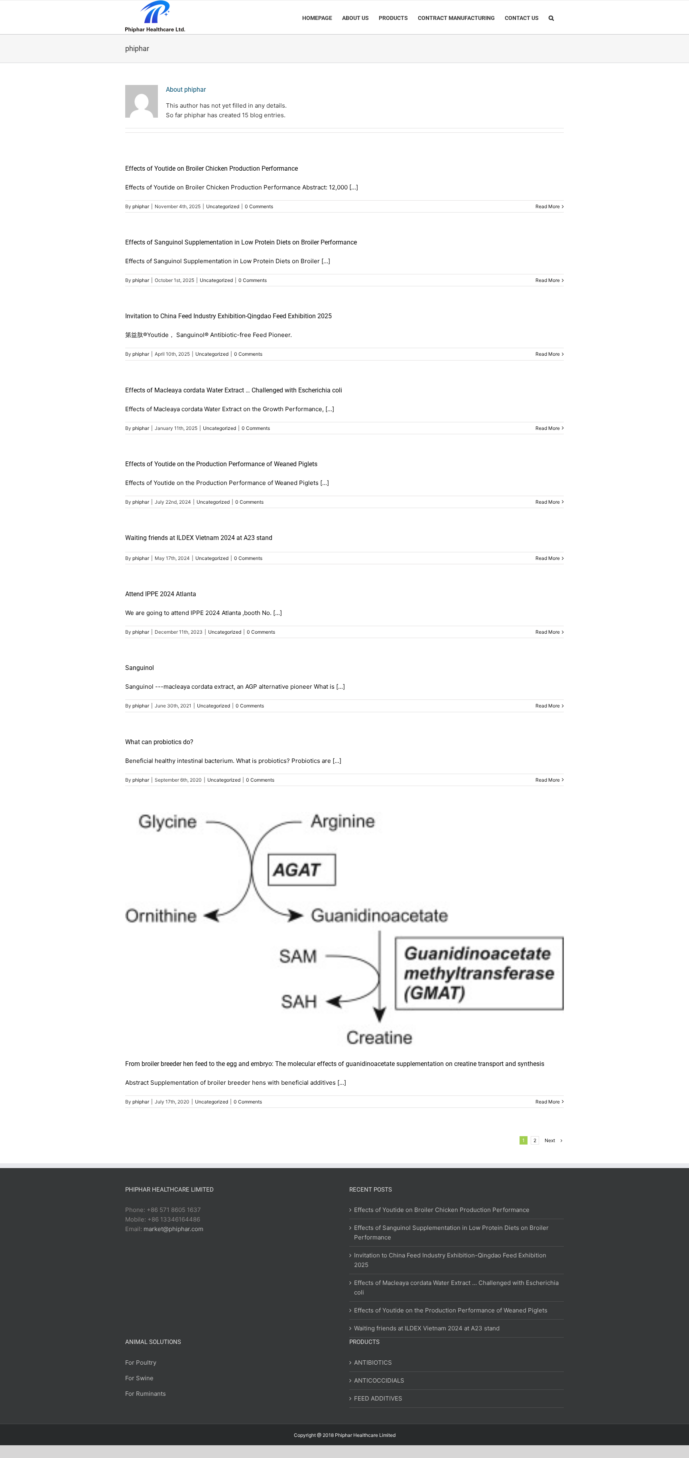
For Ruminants (145, 1393)
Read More (547, 206)
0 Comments (259, 206)
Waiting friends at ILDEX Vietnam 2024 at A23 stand (198, 538)
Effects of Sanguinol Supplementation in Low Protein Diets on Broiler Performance (241, 242)
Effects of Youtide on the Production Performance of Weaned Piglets (221, 464)
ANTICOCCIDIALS (379, 1380)
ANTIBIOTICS (373, 1362)
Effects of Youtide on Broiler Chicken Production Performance (211, 168)
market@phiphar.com (173, 1229)
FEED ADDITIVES (378, 1398)
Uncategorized (222, 206)
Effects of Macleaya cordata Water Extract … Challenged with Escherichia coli (233, 390)
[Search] (551, 17)
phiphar (140, 206)
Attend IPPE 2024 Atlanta (160, 594)
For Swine (139, 1378)
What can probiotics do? (159, 742)
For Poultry (140, 1362)
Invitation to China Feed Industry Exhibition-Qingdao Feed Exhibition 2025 (228, 316)
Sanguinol (139, 668)
